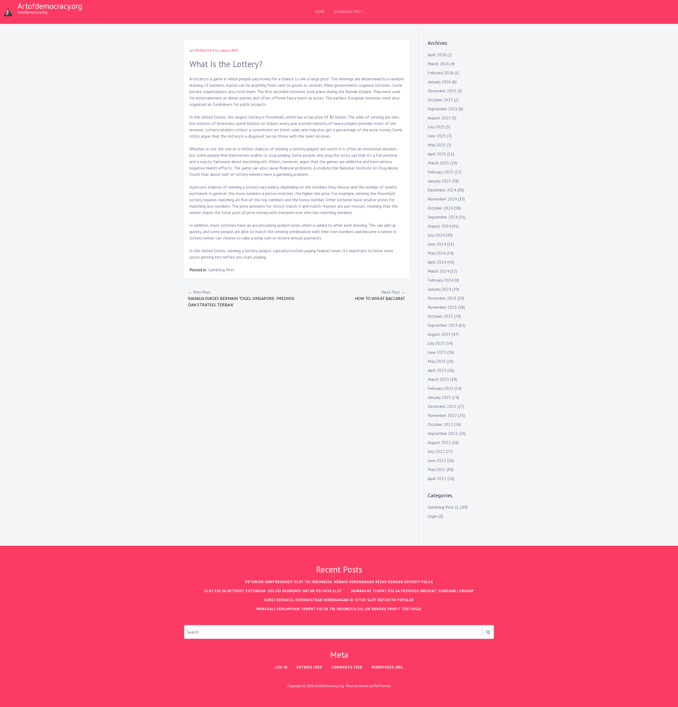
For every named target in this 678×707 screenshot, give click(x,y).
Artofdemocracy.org (49, 6)
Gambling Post (348, 12)
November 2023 (442, 307)
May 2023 (436, 361)
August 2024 (439, 226)
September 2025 (443, 108)
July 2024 (436, 235)
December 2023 (442, 298)
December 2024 (442, 190)
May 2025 (436, 144)
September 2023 (443, 325)
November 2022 (442, 415)
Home (320, 12)
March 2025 (438, 162)
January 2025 (439, 181)
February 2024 (440, 280)
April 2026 (437, 54)
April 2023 (437, 370)
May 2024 (436, 253)
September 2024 (443, 217)
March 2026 (438, 63)
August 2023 (439, 334)
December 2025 (442, 90)
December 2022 (442, 406)
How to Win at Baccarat (380, 295)
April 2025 (437, 153)
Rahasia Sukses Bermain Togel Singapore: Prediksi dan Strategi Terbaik (241, 298)
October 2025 (440, 99)
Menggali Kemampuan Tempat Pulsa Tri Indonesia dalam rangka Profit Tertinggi (339, 609)
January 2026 (439, 81)
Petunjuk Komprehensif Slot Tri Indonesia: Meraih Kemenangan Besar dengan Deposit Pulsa (339, 582)
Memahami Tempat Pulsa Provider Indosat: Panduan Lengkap (412, 591)
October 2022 (440, 424)
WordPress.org (387, 667)
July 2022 (436, 451)
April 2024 (437, 262)
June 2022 (437, 460)
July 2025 (436, 126)
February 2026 (440, 72)
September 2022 (443, 433)
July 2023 (436, 343)
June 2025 (437, 135)
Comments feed (347, 667)
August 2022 (439, 442)
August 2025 (439, 117)
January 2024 (439, 289)
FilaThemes (382, 686)
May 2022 (436, 469)
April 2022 (437, 478)
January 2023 (439, 397)
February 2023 (440, 388)
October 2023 (440, 316)
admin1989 (229, 50)
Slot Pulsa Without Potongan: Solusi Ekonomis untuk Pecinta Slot (273, 591)
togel (433, 516)
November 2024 (442, 199)
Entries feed (309, 667)
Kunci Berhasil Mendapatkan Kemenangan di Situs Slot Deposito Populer (339, 600)
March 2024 (438, 271)
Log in (281, 667)
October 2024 (440, 208)
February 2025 (440, 171)
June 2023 (437, 352)
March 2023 (438, 379)
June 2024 (437, 244)
